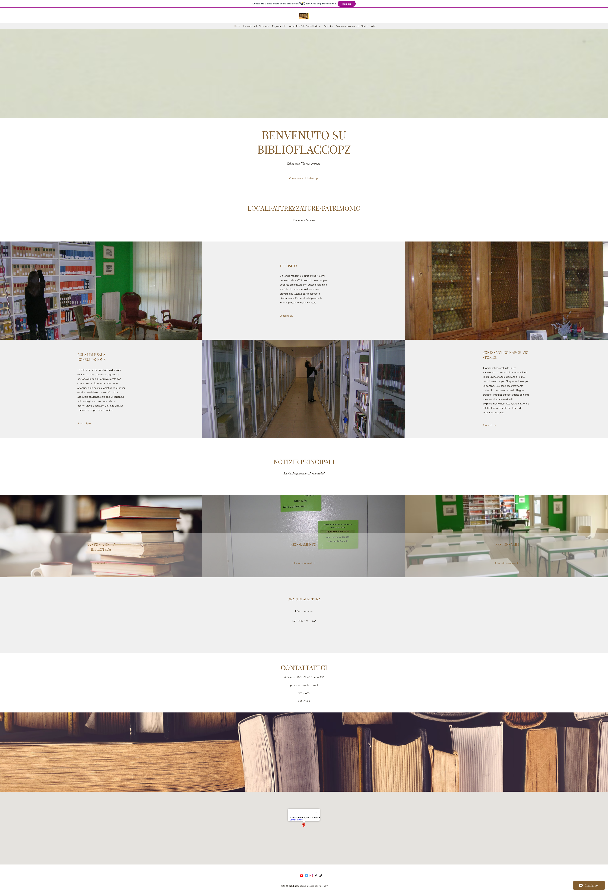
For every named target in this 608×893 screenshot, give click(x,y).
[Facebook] (315, 875)
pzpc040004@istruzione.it (304, 685)
